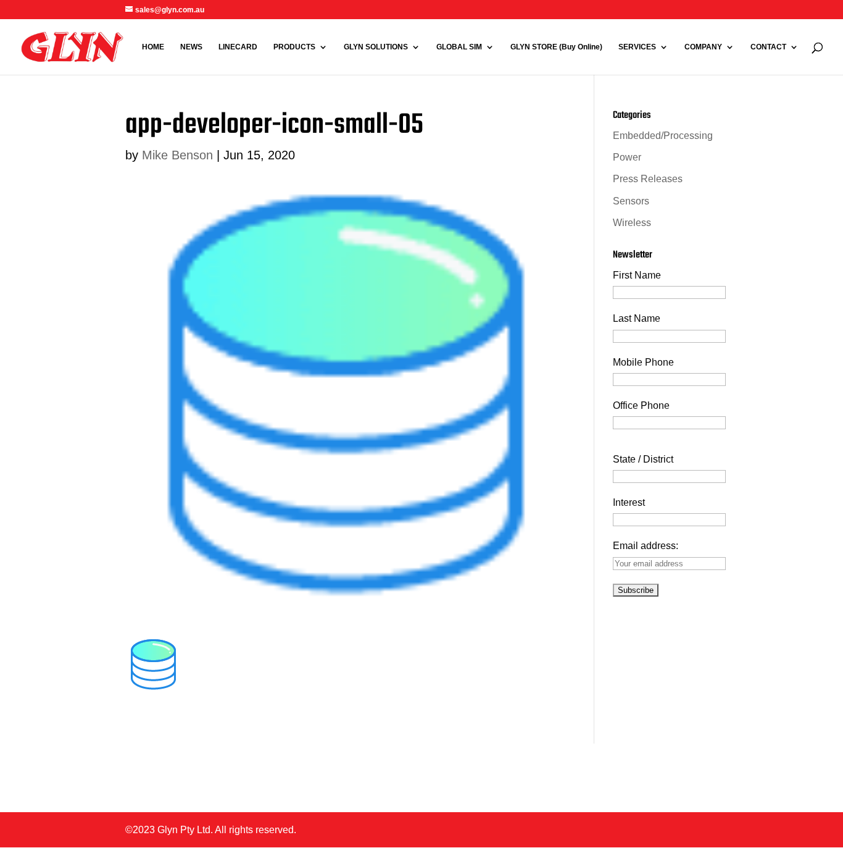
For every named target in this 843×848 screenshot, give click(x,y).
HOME (153, 47)
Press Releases (648, 179)
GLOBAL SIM (459, 47)
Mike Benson (177, 155)
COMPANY (703, 47)
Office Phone (641, 405)
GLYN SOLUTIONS (376, 47)
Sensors (631, 201)
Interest (629, 502)
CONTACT (768, 47)
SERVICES (637, 47)
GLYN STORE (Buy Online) (556, 47)
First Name (637, 275)
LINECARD (237, 47)
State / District (643, 459)
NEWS (191, 47)
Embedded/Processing (663, 135)
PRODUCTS (294, 47)
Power (627, 157)
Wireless (632, 222)
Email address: (645, 545)
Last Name (636, 318)
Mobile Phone (643, 362)
